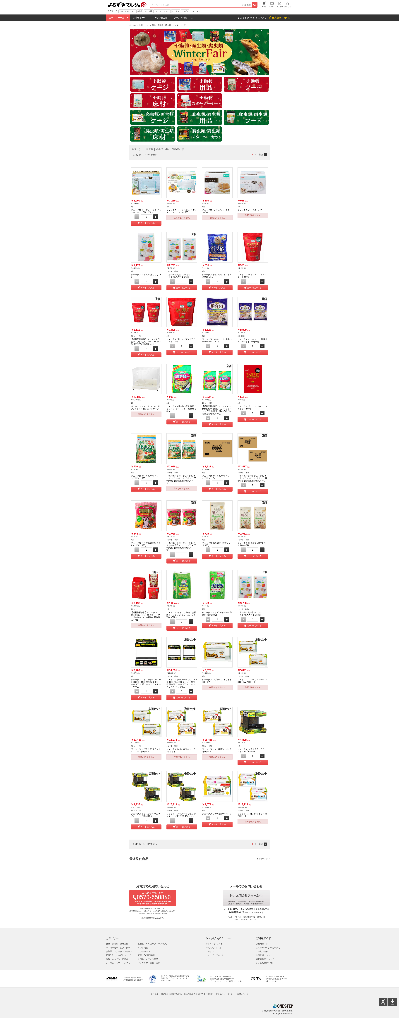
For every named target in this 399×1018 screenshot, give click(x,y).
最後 (261, 154)
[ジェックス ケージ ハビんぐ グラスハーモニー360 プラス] (146, 182)
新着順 (149, 149)
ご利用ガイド (262, 944)
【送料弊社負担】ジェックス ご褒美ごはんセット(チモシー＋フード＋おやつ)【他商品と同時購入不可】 (145, 616)
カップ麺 (148, 11)
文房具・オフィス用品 (148, 959)
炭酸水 (139, 11)
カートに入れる (148, 223)
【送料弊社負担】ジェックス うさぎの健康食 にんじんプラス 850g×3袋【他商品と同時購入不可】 (181, 547)
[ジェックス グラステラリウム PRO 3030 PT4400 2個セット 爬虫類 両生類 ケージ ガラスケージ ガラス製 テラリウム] (181, 652)
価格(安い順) (162, 149)
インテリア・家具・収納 (149, 963)
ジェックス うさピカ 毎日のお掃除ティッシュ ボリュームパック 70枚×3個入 (181, 614)
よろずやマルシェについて (268, 948)
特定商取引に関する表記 (171, 994)
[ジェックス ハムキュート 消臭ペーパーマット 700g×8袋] (253, 312)
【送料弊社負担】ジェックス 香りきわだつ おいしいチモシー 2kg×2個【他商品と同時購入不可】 (252, 478)
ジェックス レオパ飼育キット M (216, 814)
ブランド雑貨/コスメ (184, 17)
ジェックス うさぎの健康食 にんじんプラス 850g (146, 544)
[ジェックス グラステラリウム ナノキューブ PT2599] (253, 722)
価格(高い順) (178, 149)
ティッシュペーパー (162, 11)
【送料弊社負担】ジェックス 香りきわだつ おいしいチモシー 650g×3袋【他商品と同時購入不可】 (181, 479)
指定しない (137, 149)
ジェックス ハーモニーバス (250, 210)
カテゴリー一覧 (116, 17)
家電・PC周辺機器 (146, 955)
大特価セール (139, 17)
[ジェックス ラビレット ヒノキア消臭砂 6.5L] (217, 247)
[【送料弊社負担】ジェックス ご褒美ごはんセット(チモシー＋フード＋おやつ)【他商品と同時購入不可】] (146, 585)
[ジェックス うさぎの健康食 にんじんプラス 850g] (146, 515)
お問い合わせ (242, 994)
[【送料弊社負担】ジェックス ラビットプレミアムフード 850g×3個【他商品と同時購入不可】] (146, 312)
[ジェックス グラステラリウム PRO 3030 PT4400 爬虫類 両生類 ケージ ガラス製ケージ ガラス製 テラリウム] (146, 652)
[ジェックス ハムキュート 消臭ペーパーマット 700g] (217, 312)
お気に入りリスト (214, 948)
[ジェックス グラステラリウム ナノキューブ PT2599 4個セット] (181, 786)
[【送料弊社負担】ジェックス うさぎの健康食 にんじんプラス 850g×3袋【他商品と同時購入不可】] (181, 515)
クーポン (210, 951)
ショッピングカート (215, 955)
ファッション (144, 951)
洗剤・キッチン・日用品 (117, 959)
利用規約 (209, 994)
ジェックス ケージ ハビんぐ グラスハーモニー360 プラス (146, 211)
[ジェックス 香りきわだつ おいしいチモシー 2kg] (217, 448)
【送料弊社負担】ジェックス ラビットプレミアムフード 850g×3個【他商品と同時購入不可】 (146, 341)
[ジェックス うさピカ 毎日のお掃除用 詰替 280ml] (217, 585)
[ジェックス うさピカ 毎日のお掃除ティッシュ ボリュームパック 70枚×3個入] (181, 585)
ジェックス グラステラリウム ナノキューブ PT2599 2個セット (146, 815)
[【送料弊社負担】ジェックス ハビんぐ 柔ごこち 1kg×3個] (253, 585)
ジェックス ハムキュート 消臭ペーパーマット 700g (217, 340)
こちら (157, 918)
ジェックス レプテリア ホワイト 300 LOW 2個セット (252, 680)
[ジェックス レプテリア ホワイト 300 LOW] (217, 652)
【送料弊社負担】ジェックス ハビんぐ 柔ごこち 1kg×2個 (180, 275)
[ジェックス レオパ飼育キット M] (217, 786)
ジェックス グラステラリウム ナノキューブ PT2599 (252, 750)
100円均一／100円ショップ (118, 955)
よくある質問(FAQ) (264, 963)
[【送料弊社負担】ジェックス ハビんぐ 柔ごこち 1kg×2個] (181, 247)
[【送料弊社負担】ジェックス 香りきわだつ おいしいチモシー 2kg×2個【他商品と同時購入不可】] (253, 448)
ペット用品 (143, 948)
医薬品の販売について (193, 994)
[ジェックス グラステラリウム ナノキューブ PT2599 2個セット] (146, 786)
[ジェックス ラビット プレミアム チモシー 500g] (253, 379)
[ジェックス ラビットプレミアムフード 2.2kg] (181, 312)
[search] (254, 4)
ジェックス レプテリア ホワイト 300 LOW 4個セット (146, 750)
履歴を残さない (263, 858)
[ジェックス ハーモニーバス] (253, 182)
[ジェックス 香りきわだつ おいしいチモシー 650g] (146, 448)
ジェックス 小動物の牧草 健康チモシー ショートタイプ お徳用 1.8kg (181, 408)
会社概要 (154, 994)
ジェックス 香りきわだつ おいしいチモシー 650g (146, 477)
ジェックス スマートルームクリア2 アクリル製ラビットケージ (145, 407)
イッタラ (175, 11)
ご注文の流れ (262, 951)
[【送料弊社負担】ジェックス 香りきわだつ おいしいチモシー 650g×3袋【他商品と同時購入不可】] (181, 448)
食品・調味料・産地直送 (117, 944)
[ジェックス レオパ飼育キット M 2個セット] (253, 786)
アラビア (185, 11)
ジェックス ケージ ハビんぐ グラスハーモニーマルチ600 (181, 211)
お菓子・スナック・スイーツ (119, 951)
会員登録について (264, 955)
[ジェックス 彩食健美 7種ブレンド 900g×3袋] (253, 515)
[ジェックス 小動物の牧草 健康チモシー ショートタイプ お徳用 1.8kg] (181, 379)
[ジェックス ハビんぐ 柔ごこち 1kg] (146, 247)
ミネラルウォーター (127, 11)
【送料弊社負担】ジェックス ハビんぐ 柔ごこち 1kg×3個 (252, 613)
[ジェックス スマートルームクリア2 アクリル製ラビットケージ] (146, 379)
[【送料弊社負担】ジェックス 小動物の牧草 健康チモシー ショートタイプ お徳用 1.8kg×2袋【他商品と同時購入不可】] (217, 379)
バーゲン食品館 (160, 17)
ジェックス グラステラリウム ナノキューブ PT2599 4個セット (181, 815)
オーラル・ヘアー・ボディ (118, 963)
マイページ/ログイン (215, 944)
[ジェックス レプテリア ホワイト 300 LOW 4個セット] (146, 722)
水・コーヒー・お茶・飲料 (118, 948)
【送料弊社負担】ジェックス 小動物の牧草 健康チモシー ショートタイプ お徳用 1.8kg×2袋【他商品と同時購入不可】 (217, 410)
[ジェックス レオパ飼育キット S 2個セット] (181, 722)
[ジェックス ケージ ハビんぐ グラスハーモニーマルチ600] (181, 182)
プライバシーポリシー (225, 994)
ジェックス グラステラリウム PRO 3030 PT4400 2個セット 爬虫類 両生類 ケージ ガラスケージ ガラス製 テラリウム (181, 683)
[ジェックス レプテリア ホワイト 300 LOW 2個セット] (253, 652)
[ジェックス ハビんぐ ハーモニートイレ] (217, 182)
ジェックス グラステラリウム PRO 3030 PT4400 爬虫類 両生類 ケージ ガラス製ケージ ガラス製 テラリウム (146, 683)
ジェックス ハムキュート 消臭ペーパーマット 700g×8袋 (252, 340)
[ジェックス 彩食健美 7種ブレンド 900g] (217, 515)
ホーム (132, 25)
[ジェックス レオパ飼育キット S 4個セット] (217, 722)
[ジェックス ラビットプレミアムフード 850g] (253, 247)
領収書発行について (265, 959)
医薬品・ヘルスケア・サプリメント (154, 944)
